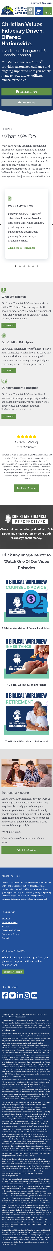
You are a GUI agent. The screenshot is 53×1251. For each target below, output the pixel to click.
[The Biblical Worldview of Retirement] (26, 713)
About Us (6, 918)
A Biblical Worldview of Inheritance (27, 684)
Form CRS (35, 3)
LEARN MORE (8, 325)
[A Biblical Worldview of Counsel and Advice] (26, 599)
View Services (28, 102)
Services (5, 926)
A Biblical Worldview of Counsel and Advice (26, 628)
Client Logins (47, 3)
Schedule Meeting (28, 91)
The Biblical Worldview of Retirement (26, 741)
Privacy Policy (21, 1017)
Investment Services (11, 934)
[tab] (15, 266)
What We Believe (10, 922)
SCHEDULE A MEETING (13, 972)
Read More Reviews (26, 488)
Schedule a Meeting (26, 850)
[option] (26, 224)
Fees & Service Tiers (11, 930)
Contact (5, 938)
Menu (48, 13)
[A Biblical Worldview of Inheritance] (26, 656)
